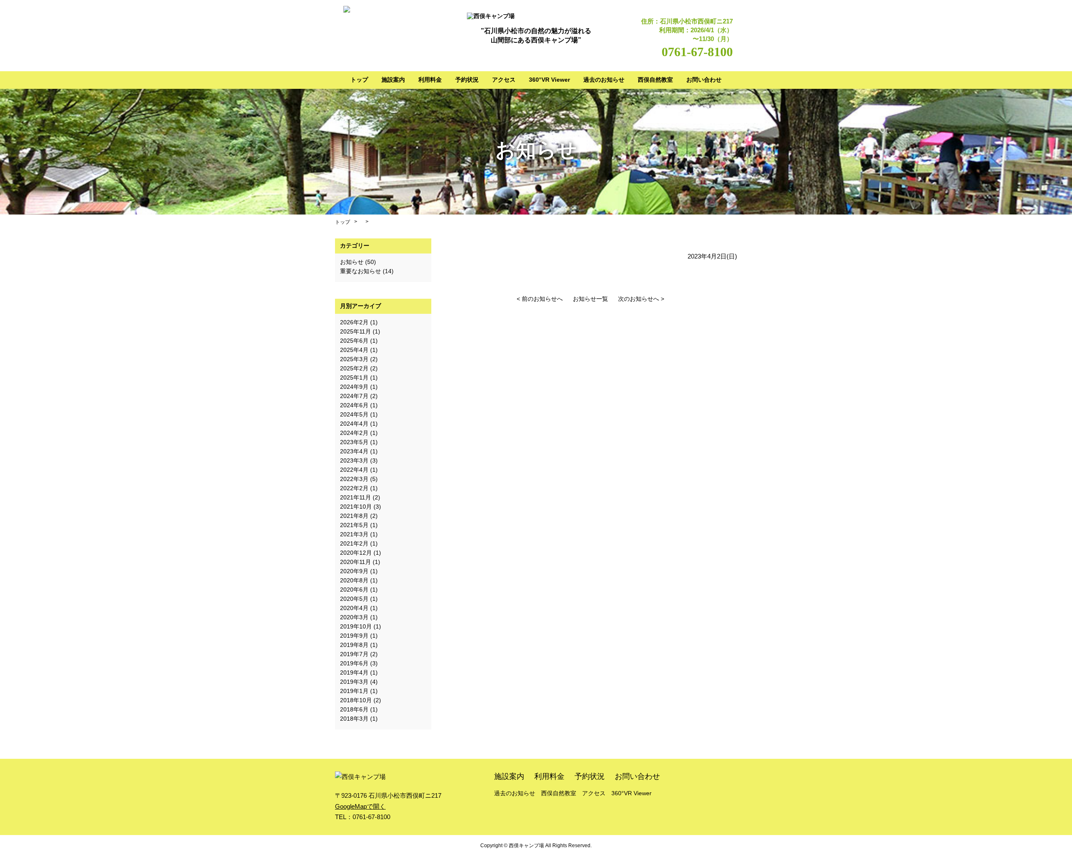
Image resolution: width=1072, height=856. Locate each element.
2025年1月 (354, 377)
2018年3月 (354, 718)
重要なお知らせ (360, 271)
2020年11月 (355, 562)
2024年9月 (354, 386)
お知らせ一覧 (590, 298)
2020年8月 (354, 580)
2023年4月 (354, 451)
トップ (359, 79)
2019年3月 (354, 681)
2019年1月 (354, 691)
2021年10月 (356, 506)
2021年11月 (355, 497)
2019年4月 (354, 672)
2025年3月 (354, 359)
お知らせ (351, 262)
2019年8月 (354, 644)
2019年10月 (356, 626)
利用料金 (430, 79)
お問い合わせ (704, 79)
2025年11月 (355, 331)
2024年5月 (354, 414)
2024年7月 (354, 396)
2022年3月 (354, 479)
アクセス (503, 79)
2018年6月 (354, 709)
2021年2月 (354, 543)
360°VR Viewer (549, 79)
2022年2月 (354, 488)
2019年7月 (354, 654)
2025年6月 (354, 340)
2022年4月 (354, 469)
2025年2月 (354, 368)
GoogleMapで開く (360, 806)
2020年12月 (356, 552)
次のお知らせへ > (641, 298)
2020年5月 (354, 598)
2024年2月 (354, 432)
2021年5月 (354, 525)
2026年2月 (354, 322)
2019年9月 (354, 635)
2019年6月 (354, 663)
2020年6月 (354, 589)
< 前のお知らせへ (540, 298)
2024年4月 (354, 423)
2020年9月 (354, 571)
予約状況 (467, 79)
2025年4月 (354, 350)
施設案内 (393, 79)
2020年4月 (354, 608)
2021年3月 (354, 534)
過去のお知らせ (603, 79)
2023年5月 (354, 442)
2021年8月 (354, 515)
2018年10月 (356, 700)
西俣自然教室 (655, 79)
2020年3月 (354, 617)
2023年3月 (354, 460)
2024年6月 (354, 405)
